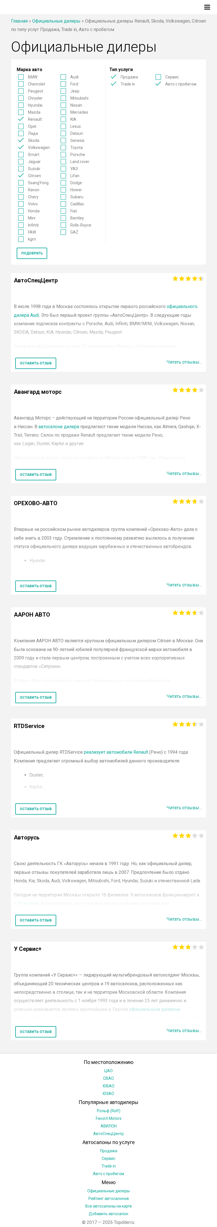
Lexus (75, 126)
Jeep (74, 91)
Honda (34, 211)
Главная (19, 21)
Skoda (33, 140)
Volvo (33, 204)
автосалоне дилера (58, 426)
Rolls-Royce (80, 225)
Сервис (172, 77)
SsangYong (38, 183)
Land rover (79, 161)
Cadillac (77, 204)
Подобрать (32, 253)
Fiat (73, 211)
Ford (74, 84)
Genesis (77, 140)
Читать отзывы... (184, 362)
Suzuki (34, 168)
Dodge (76, 183)
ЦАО (108, 1070)
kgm (32, 239)
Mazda (34, 112)
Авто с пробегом (180, 84)
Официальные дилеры (56, 21)
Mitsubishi (79, 98)
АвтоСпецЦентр (108, 1133)
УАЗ (74, 168)
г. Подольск (26, 903)
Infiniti (33, 225)
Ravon (33, 190)
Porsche (77, 154)
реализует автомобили (115, 752)
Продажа (129, 77)
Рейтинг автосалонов (108, 1198)
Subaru (76, 197)
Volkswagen (39, 147)
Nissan (76, 105)
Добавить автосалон (108, 1213)
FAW (32, 232)
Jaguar (34, 161)
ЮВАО (108, 1086)
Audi (74, 77)
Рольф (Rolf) (108, 1111)
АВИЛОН (109, 1126)
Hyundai (35, 105)
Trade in (128, 84)
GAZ (74, 232)
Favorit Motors (108, 1118)
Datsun (76, 133)
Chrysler (35, 98)
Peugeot (35, 91)
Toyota (76, 147)
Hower (76, 190)
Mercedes (79, 112)
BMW (32, 77)
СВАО (108, 1078)
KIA (73, 119)
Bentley (77, 218)
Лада (33, 133)
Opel (32, 126)
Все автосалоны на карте (108, 1206)
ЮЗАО (108, 1093)
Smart (33, 154)
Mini (31, 218)
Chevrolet (36, 84)
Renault (35, 119)
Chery (33, 197)
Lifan (74, 175)
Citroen (34, 175)
